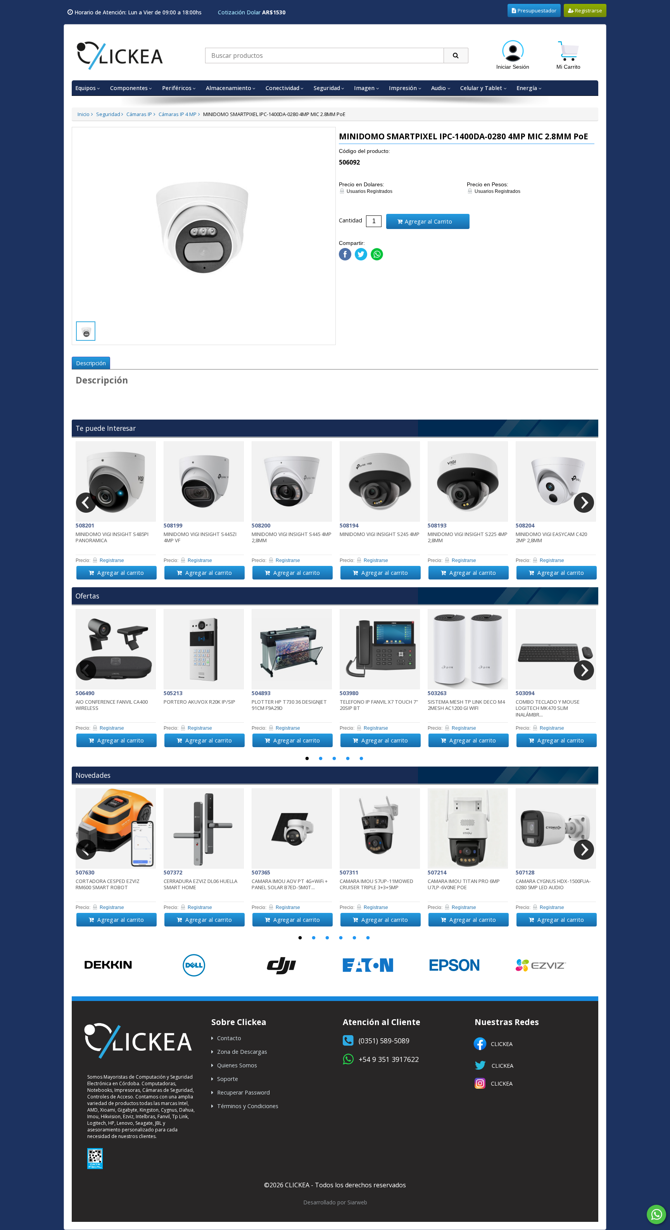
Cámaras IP (139, 114)
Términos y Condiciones (247, 1106)
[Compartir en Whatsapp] (376, 253)
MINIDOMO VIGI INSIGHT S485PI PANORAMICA (112, 537)
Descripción (91, 363)
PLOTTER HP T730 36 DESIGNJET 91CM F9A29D (289, 705)
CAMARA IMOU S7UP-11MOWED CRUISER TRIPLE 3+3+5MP (376, 884)
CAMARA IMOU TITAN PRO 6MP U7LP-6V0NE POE (464, 884)
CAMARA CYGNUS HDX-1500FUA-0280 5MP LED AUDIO (553, 884)
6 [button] (368, 938)
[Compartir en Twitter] (360, 253)
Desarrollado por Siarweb (335, 1202)
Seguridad (108, 114)
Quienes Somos (237, 1065)
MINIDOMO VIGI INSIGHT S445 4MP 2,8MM (292, 537)
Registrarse (588, 10)
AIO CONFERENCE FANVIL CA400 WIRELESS (112, 705)
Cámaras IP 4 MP (178, 114)
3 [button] (334, 759)
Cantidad (350, 220)
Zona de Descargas (242, 1051)
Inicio (84, 114)
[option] (116, 510)
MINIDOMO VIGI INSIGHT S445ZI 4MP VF (200, 537)
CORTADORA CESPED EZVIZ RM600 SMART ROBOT (108, 884)
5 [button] (361, 759)
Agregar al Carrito (428, 221)
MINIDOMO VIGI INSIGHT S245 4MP (380, 534)
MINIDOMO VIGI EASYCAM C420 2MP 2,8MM (551, 537)
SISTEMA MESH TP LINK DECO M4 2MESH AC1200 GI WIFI (466, 705)
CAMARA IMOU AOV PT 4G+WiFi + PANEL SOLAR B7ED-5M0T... (290, 884)
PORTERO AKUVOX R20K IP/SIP (199, 702)
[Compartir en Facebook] (345, 253)
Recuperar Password (243, 1092)
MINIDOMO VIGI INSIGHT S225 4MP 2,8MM (468, 537)
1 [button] (307, 759)
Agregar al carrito (120, 572)
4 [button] (348, 759)
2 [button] (321, 759)
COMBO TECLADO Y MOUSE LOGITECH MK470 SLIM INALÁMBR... (548, 708)
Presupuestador (537, 10)
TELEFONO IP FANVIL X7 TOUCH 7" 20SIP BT (379, 705)
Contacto (229, 1038)
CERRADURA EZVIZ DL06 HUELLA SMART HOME (200, 884)
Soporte (227, 1079)
